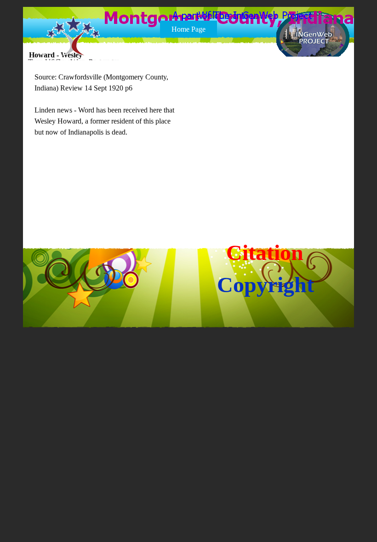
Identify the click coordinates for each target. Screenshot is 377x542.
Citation (264, 252)
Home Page (188, 29)
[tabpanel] (107, 110)
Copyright (265, 284)
